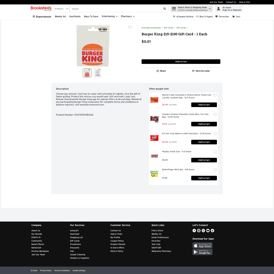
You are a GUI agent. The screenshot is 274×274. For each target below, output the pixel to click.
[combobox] (62, 8)
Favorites (156, 241)
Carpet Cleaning (77, 254)
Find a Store (157, 230)
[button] (238, 16)
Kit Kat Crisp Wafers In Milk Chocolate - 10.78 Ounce (186, 133)
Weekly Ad (60, 16)
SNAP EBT (156, 248)
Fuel (72, 251)
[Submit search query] (164, 8)
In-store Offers (117, 248)
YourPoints (74, 16)
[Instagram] (203, 231)
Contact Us (231, 2)
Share (163, 70)
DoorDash (74, 234)
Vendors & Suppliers (79, 258)
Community (36, 241)
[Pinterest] (199, 231)
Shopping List (76, 237)
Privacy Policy (46, 270)
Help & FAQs (116, 234)
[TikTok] (212, 231)
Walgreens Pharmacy (161, 251)
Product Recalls (117, 244)
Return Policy (116, 251)
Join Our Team (216, 2)
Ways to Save (91, 16)
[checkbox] (130, 27)
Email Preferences (160, 237)
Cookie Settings (79, 270)
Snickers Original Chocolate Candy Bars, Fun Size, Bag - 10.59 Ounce (185, 115)
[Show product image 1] (87, 72)
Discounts (74, 248)
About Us (35, 230)
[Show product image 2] (97, 72)
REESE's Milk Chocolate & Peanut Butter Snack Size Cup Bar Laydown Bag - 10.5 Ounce (187, 96)
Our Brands (36, 234)
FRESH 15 (36, 237)
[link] (183, 16)
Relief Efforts (37, 244)
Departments (43, 16)
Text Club (156, 244)
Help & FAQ (244, 2)
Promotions (75, 244)
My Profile (115, 237)
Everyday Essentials (151, 28)
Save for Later (203, 70)
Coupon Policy (117, 241)
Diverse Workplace (40, 251)
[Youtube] (208, 231)
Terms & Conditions (62, 270)
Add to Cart (181, 61)
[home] (42, 8)
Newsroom (36, 248)
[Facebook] (194, 231)
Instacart (74, 230)
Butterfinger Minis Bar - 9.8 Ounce (178, 169)
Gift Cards (168, 28)
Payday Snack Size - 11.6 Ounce (176, 151)
